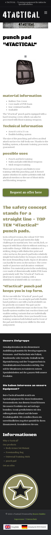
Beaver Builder (39, 514)
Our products (9, 444)
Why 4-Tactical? (10, 440)
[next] (41, 76)
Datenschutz (31, 519)
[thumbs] (25, 56)
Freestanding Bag (15, 452)
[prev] (10, 76)
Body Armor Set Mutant (17, 448)
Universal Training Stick (18, 456)
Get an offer (9, 465)
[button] (25, 192)
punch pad (11, 461)
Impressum (19, 519)
